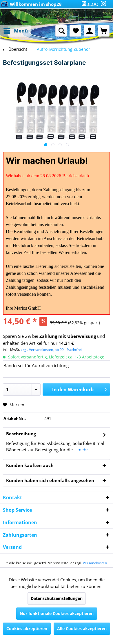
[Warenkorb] (104, 31)
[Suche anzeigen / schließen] (61, 31)
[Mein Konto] (89, 31)
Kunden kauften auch (30, 465)
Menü (21, 30)
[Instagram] (103, 3)
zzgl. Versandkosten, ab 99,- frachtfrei (51, 349)
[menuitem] (91, 4)
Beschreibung (21, 434)
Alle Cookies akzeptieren (82, 628)
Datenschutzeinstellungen (57, 598)
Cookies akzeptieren (26, 628)
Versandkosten (95, 562)
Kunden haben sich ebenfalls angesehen (50, 480)
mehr (82, 449)
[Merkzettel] (75, 31)
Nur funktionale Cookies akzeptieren (57, 613)
